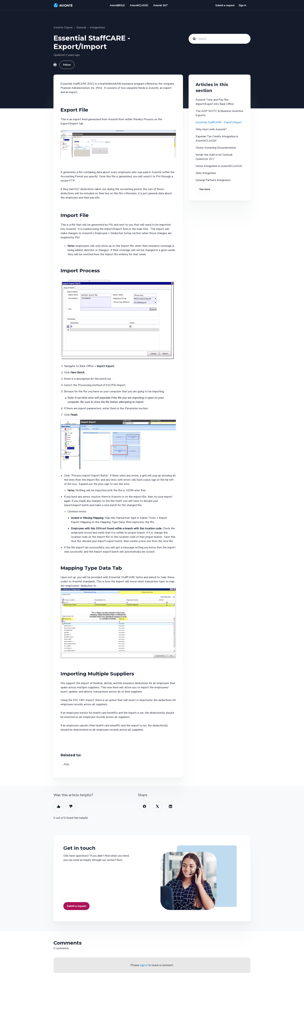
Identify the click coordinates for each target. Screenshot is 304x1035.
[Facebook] (144, 806)
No (71, 806)
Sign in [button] (242, 5)
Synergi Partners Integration (213, 180)
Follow (67, 64)
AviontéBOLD (117, 5)
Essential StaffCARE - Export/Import (219, 122)
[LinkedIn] (170, 806)
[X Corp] (157, 806)
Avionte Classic (63, 27)
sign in (144, 965)
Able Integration (206, 173)
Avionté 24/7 (160, 5)
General (81, 27)
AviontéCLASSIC (139, 5)
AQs (66, 764)
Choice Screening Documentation (216, 148)
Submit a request (225, 5)
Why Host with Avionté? (211, 129)
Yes (58, 806)
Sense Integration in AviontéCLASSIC (219, 166)
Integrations (97, 27)
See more (204, 189)
